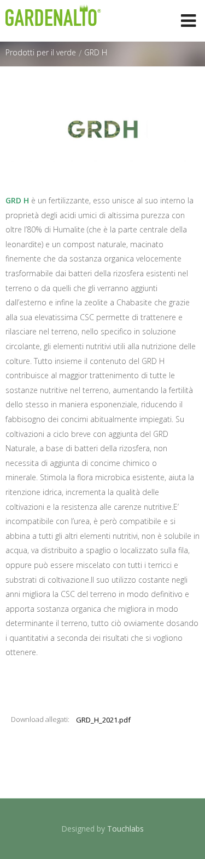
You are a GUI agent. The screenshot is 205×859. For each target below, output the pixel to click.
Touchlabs (125, 828)
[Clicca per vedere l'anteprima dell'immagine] (102, 129)
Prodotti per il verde (40, 52)
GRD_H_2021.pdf (103, 720)
